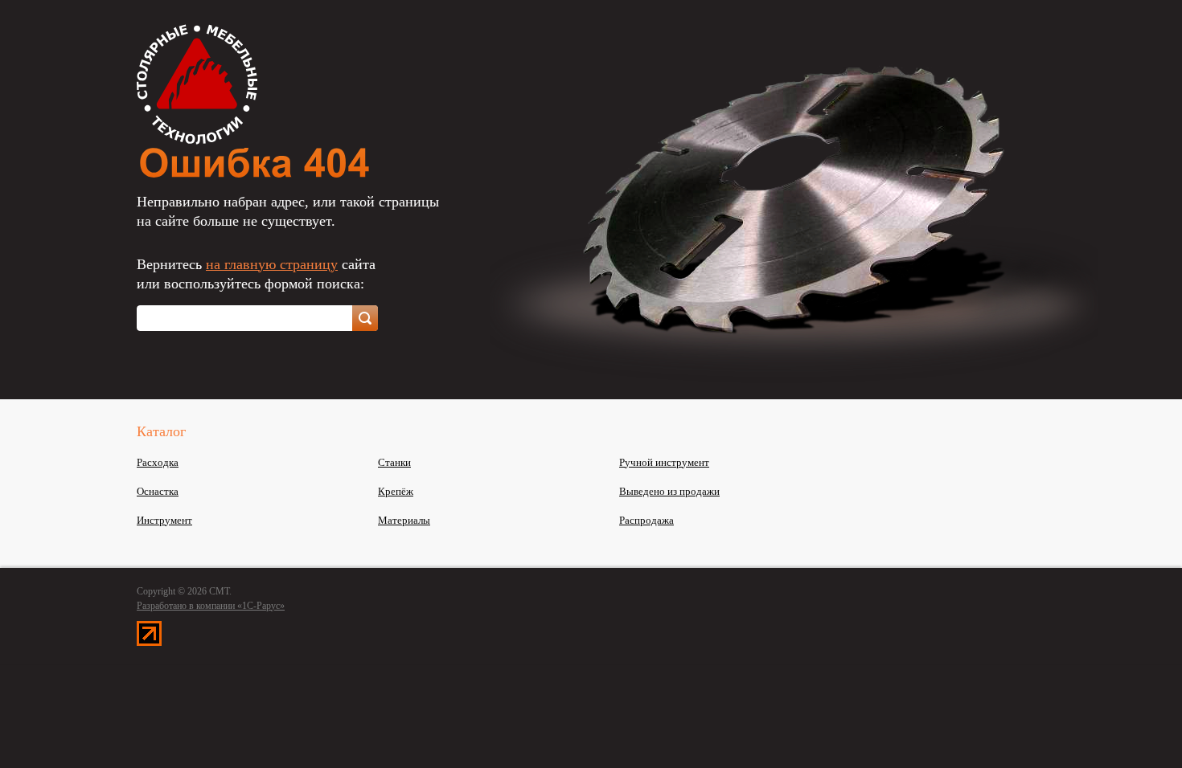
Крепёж (395, 491)
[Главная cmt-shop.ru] (197, 140)
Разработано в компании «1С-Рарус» (211, 605)
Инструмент (164, 520)
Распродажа (646, 520)
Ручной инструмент (664, 462)
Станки (394, 462)
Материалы (404, 520)
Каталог (161, 431)
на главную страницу (272, 264)
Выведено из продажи (669, 491)
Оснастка (158, 491)
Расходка (158, 462)
